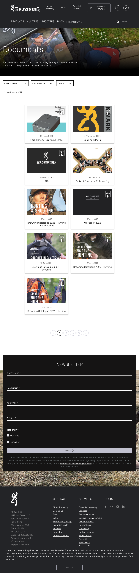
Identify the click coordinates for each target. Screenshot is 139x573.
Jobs (55, 517)
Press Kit (83, 539)
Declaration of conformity (85, 527)
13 (79, 333)
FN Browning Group (62, 521)
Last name (12, 388)
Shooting (15, 442)
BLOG (60, 21)
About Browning (60, 507)
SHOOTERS (47, 21)
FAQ (55, 514)
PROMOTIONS (74, 21)
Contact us (58, 510)
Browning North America (60, 527)
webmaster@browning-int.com (75, 463)
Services (83, 510)
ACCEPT (69, 567)
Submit (68, 450)
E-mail (10, 418)
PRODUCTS (17, 21)
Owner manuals (86, 521)
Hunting (14, 435)
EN (126, 8)
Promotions (58, 532)
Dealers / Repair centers (90, 517)
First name (13, 373)
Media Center (85, 535)
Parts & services (86, 514)
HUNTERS (33, 21)
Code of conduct (61, 535)
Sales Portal (84, 542)
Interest (12, 430)
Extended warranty (88, 507)
